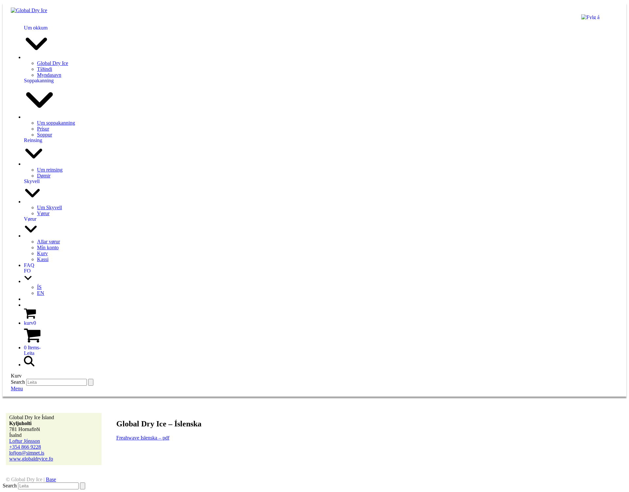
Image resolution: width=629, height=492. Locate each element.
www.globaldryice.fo (31, 458)
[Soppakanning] (39, 117)
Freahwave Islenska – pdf (142, 438)
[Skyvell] (32, 201)
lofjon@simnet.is (26, 453)
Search (18, 382)
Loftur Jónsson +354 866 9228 (25, 444)
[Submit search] (90, 382)
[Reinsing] (34, 164)
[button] (30, 323)
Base (51, 479)
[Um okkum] (36, 57)
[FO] (28, 281)
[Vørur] (31, 235)
